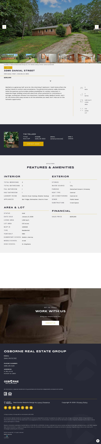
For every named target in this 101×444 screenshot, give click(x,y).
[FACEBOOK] (5, 407)
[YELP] (22, 407)
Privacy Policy (82, 402)
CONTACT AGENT (33, 144)
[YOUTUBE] (18, 407)
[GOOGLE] (26, 407)
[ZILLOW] (31, 407)
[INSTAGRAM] (9, 407)
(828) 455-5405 (9, 366)
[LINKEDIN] (14, 407)
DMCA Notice (8, 434)
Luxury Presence (43, 402)
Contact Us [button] (50, 323)
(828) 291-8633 (40, 139)
